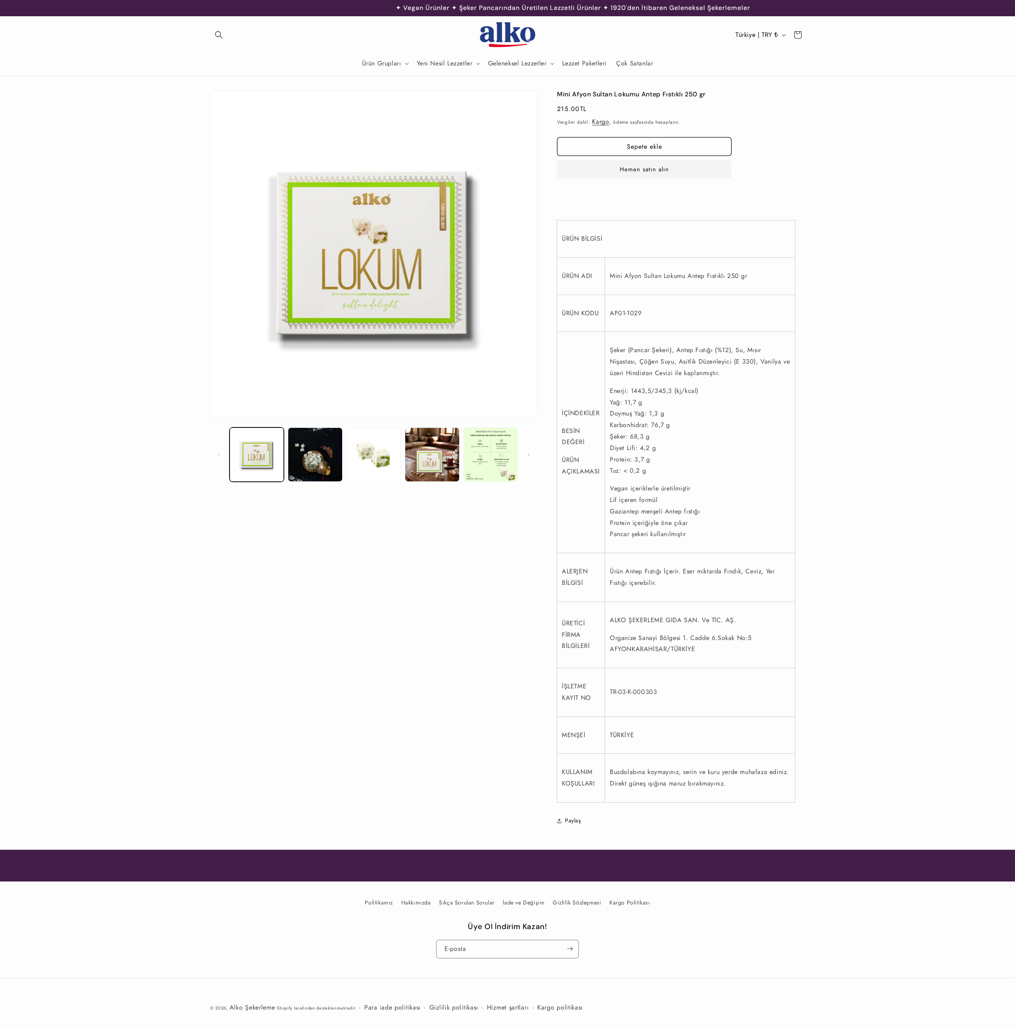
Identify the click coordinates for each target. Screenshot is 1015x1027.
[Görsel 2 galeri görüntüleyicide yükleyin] (315, 454)
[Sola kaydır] (219, 455)
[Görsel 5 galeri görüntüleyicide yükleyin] (490, 454)
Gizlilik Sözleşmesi (577, 902)
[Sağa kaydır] (528, 455)
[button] (219, 35)
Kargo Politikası (629, 902)
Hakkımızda (416, 902)
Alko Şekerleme (252, 1007)
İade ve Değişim (523, 902)
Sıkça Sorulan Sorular (467, 902)
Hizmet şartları (508, 1007)
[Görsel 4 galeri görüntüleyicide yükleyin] (432, 454)
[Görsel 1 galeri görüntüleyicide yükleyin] (257, 454)
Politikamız (379, 902)
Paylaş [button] (573, 820)
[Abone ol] (569, 948)
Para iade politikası (392, 1007)
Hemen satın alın (644, 169)
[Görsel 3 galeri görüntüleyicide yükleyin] (374, 454)
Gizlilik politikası (453, 1007)
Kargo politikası (560, 1007)
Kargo (600, 121)
